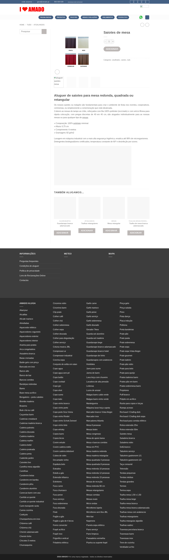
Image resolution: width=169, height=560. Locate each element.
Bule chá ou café (27, 410)
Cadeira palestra (27, 428)
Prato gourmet (126, 356)
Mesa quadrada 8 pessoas (98, 464)
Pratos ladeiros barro (129, 377)
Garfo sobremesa (93, 321)
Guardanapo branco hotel (97, 351)
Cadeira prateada (27, 449)
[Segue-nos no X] (139, 2)
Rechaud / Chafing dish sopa (132, 416)
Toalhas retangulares (89, 223)
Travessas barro (127, 534)
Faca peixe (58, 495)
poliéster (77, 123)
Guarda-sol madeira (95, 338)
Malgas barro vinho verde (97, 399)
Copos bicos (58, 438)
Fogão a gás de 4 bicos (63, 521)
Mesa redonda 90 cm (95, 486)
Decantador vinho (61, 460)
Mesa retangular (114, 223)
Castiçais (24, 515)
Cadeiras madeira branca (31, 423)
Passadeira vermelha (95, 538)
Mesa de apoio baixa (95, 438)
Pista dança (125, 316)
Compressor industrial (62, 356)
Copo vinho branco (61, 403)
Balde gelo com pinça (29, 362)
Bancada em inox (27, 367)
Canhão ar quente (27, 497)
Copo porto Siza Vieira (63, 412)
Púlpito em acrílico (128, 399)
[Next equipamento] (142, 25)
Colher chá (58, 321)
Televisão (124, 469)
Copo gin (57, 386)
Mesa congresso (93, 434)
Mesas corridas (93, 495)
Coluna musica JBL (61, 347)
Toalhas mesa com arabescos (133, 512)
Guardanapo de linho (95, 356)
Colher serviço (59, 342)
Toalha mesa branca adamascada (134, 508)
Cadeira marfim (26, 441)
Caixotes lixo (25, 462)
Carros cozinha (26, 510)
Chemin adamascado (29, 532)
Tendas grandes (127, 482)
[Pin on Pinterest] (119, 65)
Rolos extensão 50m (129, 429)
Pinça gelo (124, 303)
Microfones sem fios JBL (97, 512)
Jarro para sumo (93, 369)
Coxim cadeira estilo (62, 447)
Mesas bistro (91, 429)
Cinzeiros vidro (59, 303)
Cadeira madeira (27, 436)
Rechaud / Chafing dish (130, 412)
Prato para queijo (127, 373)
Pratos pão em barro (129, 382)
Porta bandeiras (127, 329)
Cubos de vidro (59, 456)
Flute (55, 512)
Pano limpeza (92, 534)
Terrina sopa (125, 490)
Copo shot (57, 390)
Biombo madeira (27, 401)
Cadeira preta (26, 454)
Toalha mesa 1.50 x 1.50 (130, 495)
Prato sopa (124, 347)
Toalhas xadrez (126, 525)
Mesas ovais (91, 499)
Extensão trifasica (61, 477)
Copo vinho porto (60, 408)
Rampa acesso (126, 408)
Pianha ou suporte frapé (96, 543)
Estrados (57, 469)
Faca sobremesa (60, 503)
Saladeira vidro (126, 442)
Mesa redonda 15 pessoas (98, 477)
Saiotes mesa (126, 434)
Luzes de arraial (93, 390)
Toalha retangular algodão (131, 521)
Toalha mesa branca (129, 503)
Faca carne (58, 486)
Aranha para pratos (28, 345)
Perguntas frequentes (29, 261)
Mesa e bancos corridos (96, 442)
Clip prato (57, 312)
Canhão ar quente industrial (32, 502)
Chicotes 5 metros (27, 541)
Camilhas (24, 471)
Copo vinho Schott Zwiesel (65, 421)
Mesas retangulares (95, 490)
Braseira (23, 406)
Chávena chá (25, 528)
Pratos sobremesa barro (130, 386)
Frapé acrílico (59, 529)
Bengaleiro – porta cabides (31, 397)
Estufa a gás (58, 473)
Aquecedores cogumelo (30, 332)
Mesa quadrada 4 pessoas (98, 460)
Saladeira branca (127, 438)
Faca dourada (59, 508)
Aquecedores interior (29, 341)
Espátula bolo (59, 464)
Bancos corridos (27, 380)
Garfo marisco (92, 308)
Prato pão (124, 334)
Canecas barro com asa (30, 493)
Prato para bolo (126, 369)
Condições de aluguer (29, 266)
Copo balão (58, 377)
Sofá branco (125, 447)
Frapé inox (57, 534)
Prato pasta (125, 338)
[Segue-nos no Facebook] (131, 2)
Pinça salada (125, 308)
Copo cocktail (59, 382)
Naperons (90, 521)
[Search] (147, 17)
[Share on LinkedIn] (124, 65)
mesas (85, 117)
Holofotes (90, 364)
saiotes (123, 60)
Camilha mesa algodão (30, 467)
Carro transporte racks (29, 506)
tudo (29, 25)
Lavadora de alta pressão (97, 382)
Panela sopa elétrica (95, 525)
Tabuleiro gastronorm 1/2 (131, 460)
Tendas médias (126, 477)
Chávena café (26, 523)
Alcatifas (23, 315)
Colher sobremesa (61, 325)
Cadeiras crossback (28, 419)
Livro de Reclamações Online (33, 276)
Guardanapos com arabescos (99, 360)
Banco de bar (25, 375)
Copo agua (58, 369)
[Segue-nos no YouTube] (147, 2)
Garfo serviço (92, 316)
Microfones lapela (94, 508)
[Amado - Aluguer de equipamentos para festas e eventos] (32, 9)
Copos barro (58, 434)
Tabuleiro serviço (127, 451)
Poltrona (123, 325)
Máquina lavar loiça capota (98, 408)
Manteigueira (92, 403)
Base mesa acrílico (28, 393)
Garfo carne (91, 303)
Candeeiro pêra (26, 484)
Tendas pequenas (127, 473)
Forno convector (60, 525)
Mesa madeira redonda (96, 451)
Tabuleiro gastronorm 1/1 (131, 456)
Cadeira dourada (27, 432)
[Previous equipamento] (147, 25)
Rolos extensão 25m (129, 425)
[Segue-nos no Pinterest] (143, 2)
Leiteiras (90, 386)
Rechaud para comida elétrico (133, 421)
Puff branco (125, 395)
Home (22, 25)
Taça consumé (126, 464)
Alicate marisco (26, 319)
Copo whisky (58, 429)
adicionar (112, 49)
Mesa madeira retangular (97, 456)
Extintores (57, 482)
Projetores (124, 390)
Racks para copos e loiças (131, 403)
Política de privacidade (30, 271)
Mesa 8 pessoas (93, 425)
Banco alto (24, 371)
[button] (57, 71)
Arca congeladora (27, 349)
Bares (22, 388)
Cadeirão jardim (27, 458)
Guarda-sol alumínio (95, 334)
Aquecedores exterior (29, 336)
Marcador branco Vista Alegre (99, 412)
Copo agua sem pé (61, 373)
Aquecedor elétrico (28, 327)
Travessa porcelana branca (132, 529)
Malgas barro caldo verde (97, 395)
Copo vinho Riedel (61, 416)
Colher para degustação (63, 338)
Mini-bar (90, 516)
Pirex (122, 312)
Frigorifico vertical (61, 538)
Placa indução (126, 321)
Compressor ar (59, 351)
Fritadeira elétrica (60, 543)
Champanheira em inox (30, 519)
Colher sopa (58, 329)
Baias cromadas (27, 358)
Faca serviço (58, 499)
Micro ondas (91, 503)
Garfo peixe (91, 312)
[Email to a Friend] (115, 65)
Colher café (58, 316)
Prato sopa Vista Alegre (130, 351)
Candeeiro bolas (27, 475)
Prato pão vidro (126, 364)
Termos (123, 486)
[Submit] (44, 31)
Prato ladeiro (125, 360)
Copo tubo (57, 399)
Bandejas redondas (28, 384)
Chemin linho (25, 536)
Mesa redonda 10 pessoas (98, 469)
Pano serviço (92, 529)
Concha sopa (59, 360)
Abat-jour (24, 310)
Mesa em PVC (92, 447)
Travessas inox (126, 538)
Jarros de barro (93, 373)
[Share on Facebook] (106, 65)
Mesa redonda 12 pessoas (98, 473)
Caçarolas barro (27, 415)
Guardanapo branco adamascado (65, 224)
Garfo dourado (92, 325)
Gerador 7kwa (92, 329)
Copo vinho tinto (60, 425)
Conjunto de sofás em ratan (65, 364)
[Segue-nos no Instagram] (135, 2)
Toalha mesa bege (128, 499)
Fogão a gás (58, 516)
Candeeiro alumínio (28, 488)
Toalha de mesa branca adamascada (138, 224)
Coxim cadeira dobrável (63, 451)
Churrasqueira (26, 545)
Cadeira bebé (26, 445)
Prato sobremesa (127, 342)
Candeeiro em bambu (29, 480)
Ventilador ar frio (127, 547)
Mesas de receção (94, 482)
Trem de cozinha (127, 543)
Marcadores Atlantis (95, 421)
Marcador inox (92, 416)
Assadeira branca (27, 354)
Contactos (24, 280)
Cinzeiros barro (59, 308)
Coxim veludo (59, 442)
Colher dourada (60, 334)
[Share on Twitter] (110, 65)
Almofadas (24, 323)
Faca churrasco (60, 490)
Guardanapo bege (94, 342)
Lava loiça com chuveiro (97, 377)
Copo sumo (58, 395)
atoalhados (39, 25)
